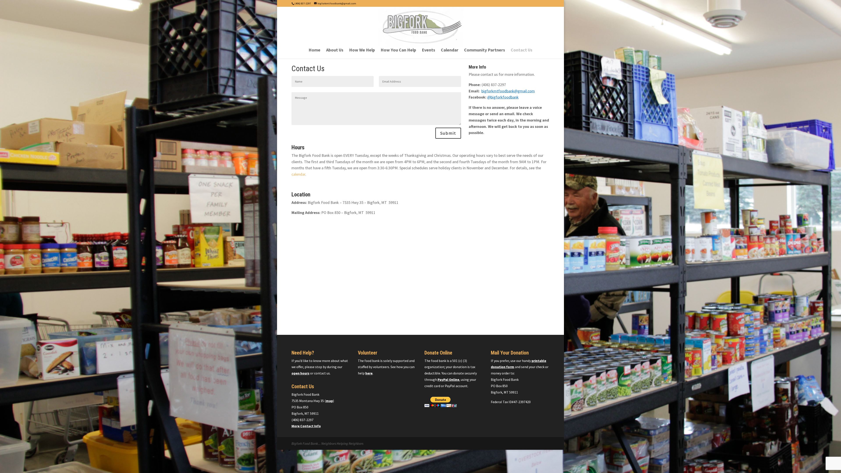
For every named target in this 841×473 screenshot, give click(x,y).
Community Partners (484, 50)
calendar (298, 174)
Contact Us (521, 50)
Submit (448, 133)
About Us (334, 50)
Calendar (449, 50)
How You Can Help (398, 50)
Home (314, 50)
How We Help (362, 50)
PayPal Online (448, 379)
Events (428, 50)
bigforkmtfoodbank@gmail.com (508, 91)
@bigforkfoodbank (503, 97)
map (329, 401)
